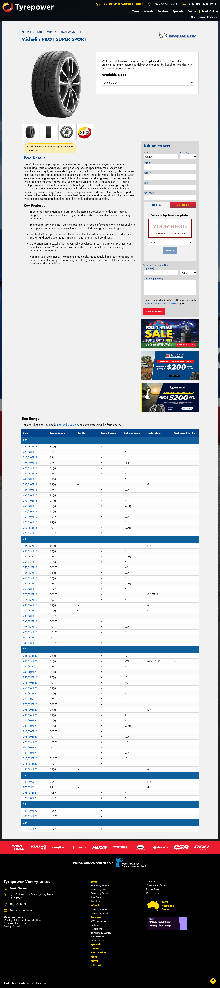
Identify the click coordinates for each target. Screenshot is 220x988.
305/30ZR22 (30, 810)
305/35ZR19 (30, 637)
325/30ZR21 (30, 798)
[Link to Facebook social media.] (213, 981)
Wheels (148, 11)
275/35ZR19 (30, 594)
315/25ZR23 (30, 829)
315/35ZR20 (30, 758)
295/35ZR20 (30, 742)
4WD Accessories (100, 921)
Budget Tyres (152, 889)
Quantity (184, 152)
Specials (178, 11)
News (202, 17)
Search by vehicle (67, 425)
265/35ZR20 (30, 693)
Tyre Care (96, 897)
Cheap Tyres (152, 893)
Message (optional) (153, 278)
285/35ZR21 (30, 792)
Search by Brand (99, 893)
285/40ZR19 (30, 616)
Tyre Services (97, 936)
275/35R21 (29, 787)
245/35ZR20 (30, 655)
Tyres (135, 11)
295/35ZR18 (30, 533)
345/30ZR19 (30, 643)
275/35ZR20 (30, 704)
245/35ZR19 (30, 545)
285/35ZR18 (30, 527)
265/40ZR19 (30, 589)
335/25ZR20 (30, 769)
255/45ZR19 (30, 567)
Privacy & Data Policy (21, 983)
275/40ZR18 (30, 522)
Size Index (151, 881)
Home (27, 31)
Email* (146, 182)
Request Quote (154, 311)
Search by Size (98, 889)
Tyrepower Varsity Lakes (122, 4)
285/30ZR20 (30, 709)
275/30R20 (29, 699)
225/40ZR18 (30, 452)
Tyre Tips (95, 901)
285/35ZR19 (30, 610)
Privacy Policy (150, 303)
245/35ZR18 (30, 473)
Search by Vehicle (100, 885)
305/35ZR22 (30, 816)
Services (163, 11)
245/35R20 (29, 666)
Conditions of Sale (39, 983)
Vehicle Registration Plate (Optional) (156, 267)
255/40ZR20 (30, 682)
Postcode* (148, 192)
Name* (147, 162)
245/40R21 (29, 782)
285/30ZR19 (30, 605)
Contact (192, 11)
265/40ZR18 (30, 511)
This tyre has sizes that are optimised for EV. (50, 148)
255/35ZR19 (30, 562)
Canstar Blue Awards (156, 885)
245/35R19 (29, 556)
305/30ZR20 (30, 747)
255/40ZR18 (30, 495)
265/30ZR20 (30, 688)
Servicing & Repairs (101, 932)
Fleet (193, 17)
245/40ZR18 (30, 479)
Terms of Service (170, 303)
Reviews (212, 17)
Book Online (210, 11)
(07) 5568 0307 (165, 4)
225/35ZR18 (30, 446)
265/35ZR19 (30, 572)
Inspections (96, 928)
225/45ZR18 (30, 468)
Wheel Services (99, 940)
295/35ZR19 (30, 621)
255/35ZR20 (30, 677)
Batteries (95, 924)
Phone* (147, 172)
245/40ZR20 (30, 672)
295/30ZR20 (30, 731)
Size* (146, 152)
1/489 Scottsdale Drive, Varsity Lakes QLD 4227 (31, 896)
